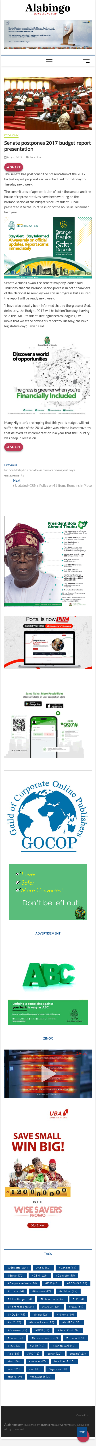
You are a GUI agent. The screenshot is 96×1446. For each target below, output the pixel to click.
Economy (11, 135)
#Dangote (65, 1275)
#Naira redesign (21, 1306)
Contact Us (82, 1415)
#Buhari (15, 1275)
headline (35, 157)
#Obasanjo (17, 1330)
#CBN (40, 1275)
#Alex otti (18, 1267)
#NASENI (51, 1306)
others (15, 1376)
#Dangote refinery (22, 1283)
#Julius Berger (20, 1299)
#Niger (40, 1314)
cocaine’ (78, 1353)
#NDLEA (16, 1314)
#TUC (14, 1345)
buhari (54, 1353)
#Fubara (16, 1291)
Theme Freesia (49, 1424)
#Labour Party (52, 1299)
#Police (15, 1338)
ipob (34, 1369)
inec (14, 1369)
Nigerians (58, 1369)
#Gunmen (41, 1291)
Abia (13, 1353)
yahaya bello (40, 1376)
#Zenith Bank (64, 1345)
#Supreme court (44, 1338)
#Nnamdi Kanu (41, 1322)
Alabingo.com (13, 1424)
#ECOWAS (77, 1283)
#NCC (76, 1306)
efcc (14, 1361)
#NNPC (71, 1322)
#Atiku (43, 1267)
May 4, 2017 (14, 157)
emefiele (37, 1361)
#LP (78, 1299)
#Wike (37, 1345)
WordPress (66, 1424)
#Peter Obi (68, 1330)
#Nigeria (65, 1314)
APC (33, 1353)
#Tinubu (75, 1338)
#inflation (68, 1291)
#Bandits (67, 1267)
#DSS (51, 1283)
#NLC (14, 1322)
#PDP (42, 1330)
